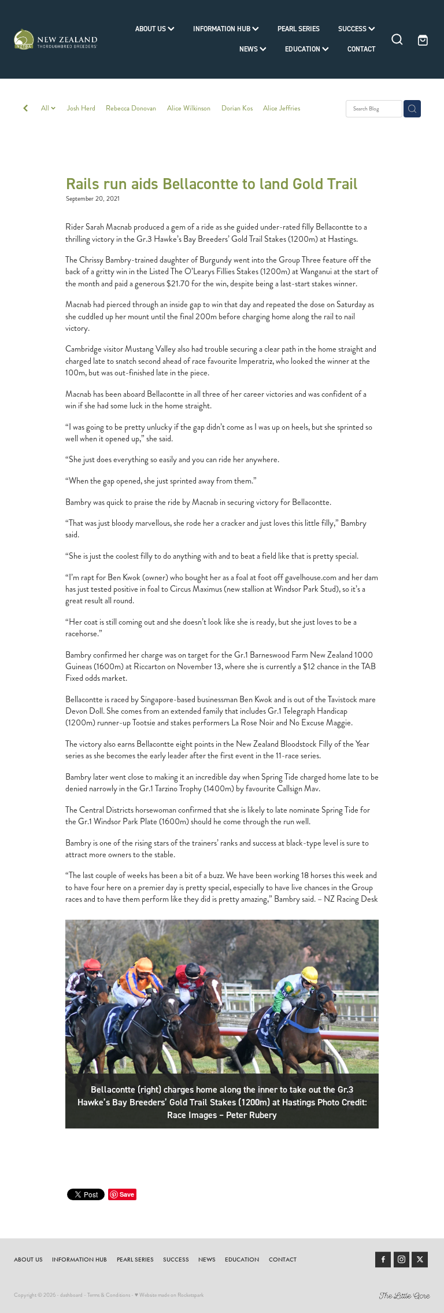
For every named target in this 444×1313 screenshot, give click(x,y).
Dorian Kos (237, 108)
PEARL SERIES (299, 28)
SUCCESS (353, 28)
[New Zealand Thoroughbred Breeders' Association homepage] (55, 39)
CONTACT (361, 49)
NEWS (249, 49)
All (46, 108)
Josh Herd (81, 108)
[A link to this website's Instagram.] (402, 1260)
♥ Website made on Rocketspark (169, 1295)
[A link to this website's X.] (420, 1260)
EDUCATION (303, 49)
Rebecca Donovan (131, 108)
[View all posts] (25, 109)
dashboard (71, 1295)
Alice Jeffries (281, 108)
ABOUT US (151, 28)
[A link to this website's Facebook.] (383, 1260)
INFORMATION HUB (222, 28)
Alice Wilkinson (188, 108)
